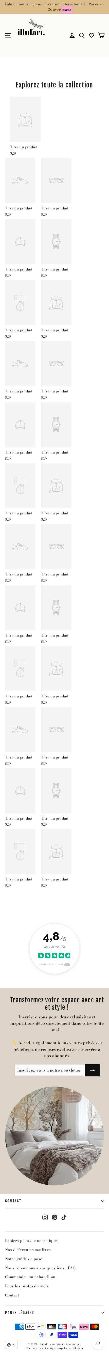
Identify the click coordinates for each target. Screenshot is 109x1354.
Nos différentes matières (28, 1250)
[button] (11, 1345)
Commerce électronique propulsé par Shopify (54, 1348)
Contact (13, 1201)
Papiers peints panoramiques (32, 1240)
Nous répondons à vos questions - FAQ (40, 1268)
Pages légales (19, 1312)
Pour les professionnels (27, 1286)
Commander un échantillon (30, 1277)
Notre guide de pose (23, 1259)
